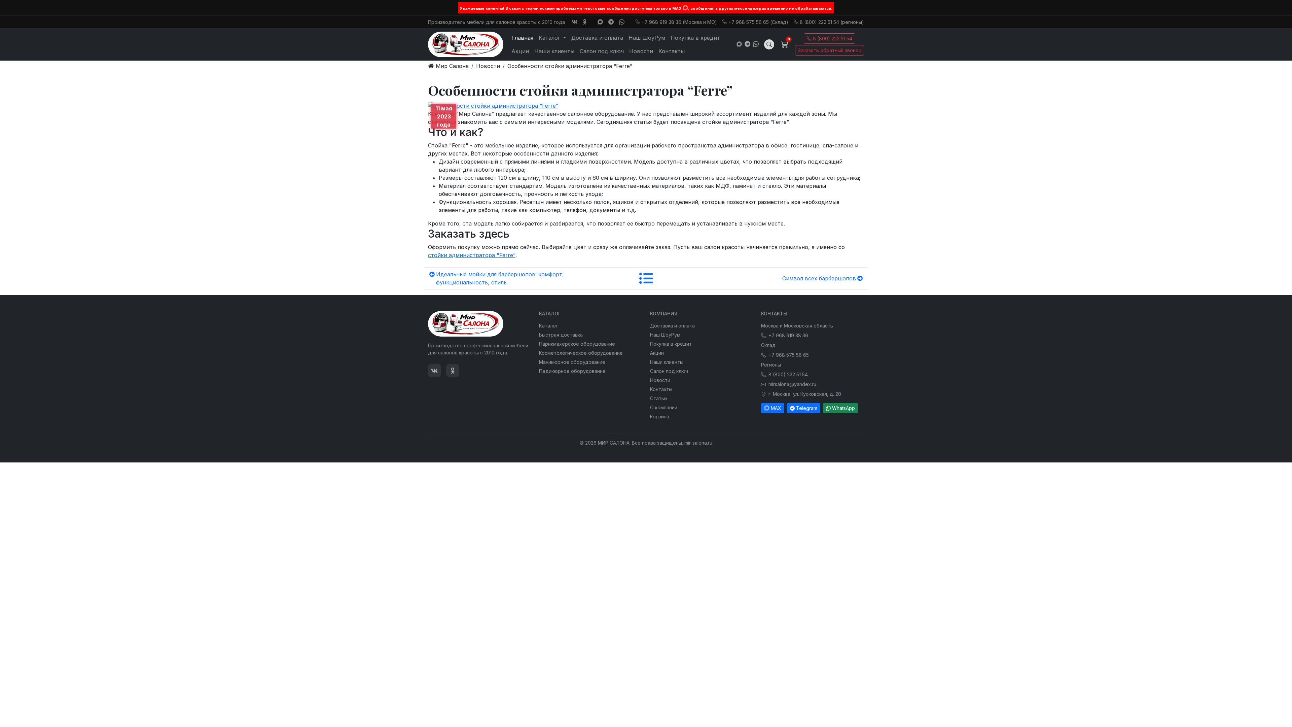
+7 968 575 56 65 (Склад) (758, 22)
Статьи (658, 398)
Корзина (659, 416)
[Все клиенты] (646, 278)
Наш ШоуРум (647, 37)
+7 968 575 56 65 (788, 355)
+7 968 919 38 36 (788, 335)
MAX (776, 408)
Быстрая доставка (561, 335)
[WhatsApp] (621, 22)
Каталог (548, 325)
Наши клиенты (554, 51)
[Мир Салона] (465, 44)
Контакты (671, 51)
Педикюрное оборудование (572, 371)
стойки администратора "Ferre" (471, 255)
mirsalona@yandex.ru (792, 384)
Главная (522, 37)
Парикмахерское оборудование (577, 344)
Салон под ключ (602, 51)
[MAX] (685, 7)
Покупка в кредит (695, 37)
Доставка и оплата (597, 37)
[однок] (584, 22)
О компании (663, 407)
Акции (520, 51)
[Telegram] (611, 22)
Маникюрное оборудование (572, 362)
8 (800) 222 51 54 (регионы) (832, 22)
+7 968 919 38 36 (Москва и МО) (679, 22)
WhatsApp (843, 408)
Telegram (806, 408)
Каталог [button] (550, 37)
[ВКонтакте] (575, 22)
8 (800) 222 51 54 (832, 38)
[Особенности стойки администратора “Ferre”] (493, 105)
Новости (641, 51)
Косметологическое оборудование (581, 353)
